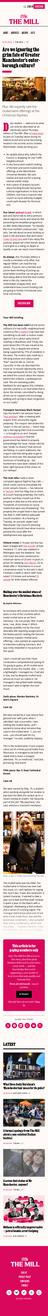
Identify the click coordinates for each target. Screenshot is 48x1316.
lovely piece (37, 133)
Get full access (24, 994)
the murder (29, 546)
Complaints (24, 1281)
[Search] (25, 7)
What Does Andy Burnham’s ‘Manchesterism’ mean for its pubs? (24, 1086)
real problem (11, 416)
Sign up (24, 1272)
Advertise (15, 33)
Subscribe (39, 6)
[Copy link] (40, 1025)
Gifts (33, 33)
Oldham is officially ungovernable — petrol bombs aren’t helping (23, 1229)
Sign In (30, 6)
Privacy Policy (25, 1277)
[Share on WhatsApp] (27, 1025)
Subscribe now (24, 303)
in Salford (23, 331)
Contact (24, 1285)
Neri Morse (30, 562)
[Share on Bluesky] (33, 1025)
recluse (10, 491)
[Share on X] (8, 1025)
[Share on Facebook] (14, 1025)
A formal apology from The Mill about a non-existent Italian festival (21, 1134)
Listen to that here (12, 239)
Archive (25, 33)
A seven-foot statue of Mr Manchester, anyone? (17, 1182)
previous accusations (14, 436)
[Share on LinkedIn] (20, 1025)
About (5, 33)
